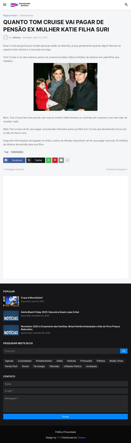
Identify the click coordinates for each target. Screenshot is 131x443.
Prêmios (101, 360)
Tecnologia (39, 366)
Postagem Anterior (14, 169)
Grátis (60, 360)
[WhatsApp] (48, 160)
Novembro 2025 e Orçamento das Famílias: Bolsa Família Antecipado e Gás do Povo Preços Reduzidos (70, 328)
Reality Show (116, 360)
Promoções (86, 360)
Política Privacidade (65, 432)
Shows (25, 366)
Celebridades (26, 15)
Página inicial (10, 15)
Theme (81, 437)
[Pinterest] (55, 160)
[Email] (61, 160)
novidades (91, 366)
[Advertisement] (30, 227)
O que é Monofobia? (32, 297)
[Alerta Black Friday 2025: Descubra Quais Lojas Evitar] (11, 316)
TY (58, 437)
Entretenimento (44, 360)
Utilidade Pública (72, 366)
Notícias (71, 360)
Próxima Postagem (116, 169)
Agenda (9, 360)
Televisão (54, 366)
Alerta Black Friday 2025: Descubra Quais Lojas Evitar (50, 312)
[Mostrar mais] (67, 160)
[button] (4, 4)
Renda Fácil (11, 366)
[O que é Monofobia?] (11, 301)
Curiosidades (24, 360)
